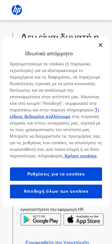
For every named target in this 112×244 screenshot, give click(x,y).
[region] (56, 122)
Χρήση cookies (80, 155)
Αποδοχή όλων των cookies (56, 191)
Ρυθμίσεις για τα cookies (56, 173)
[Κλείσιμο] (100, 45)
